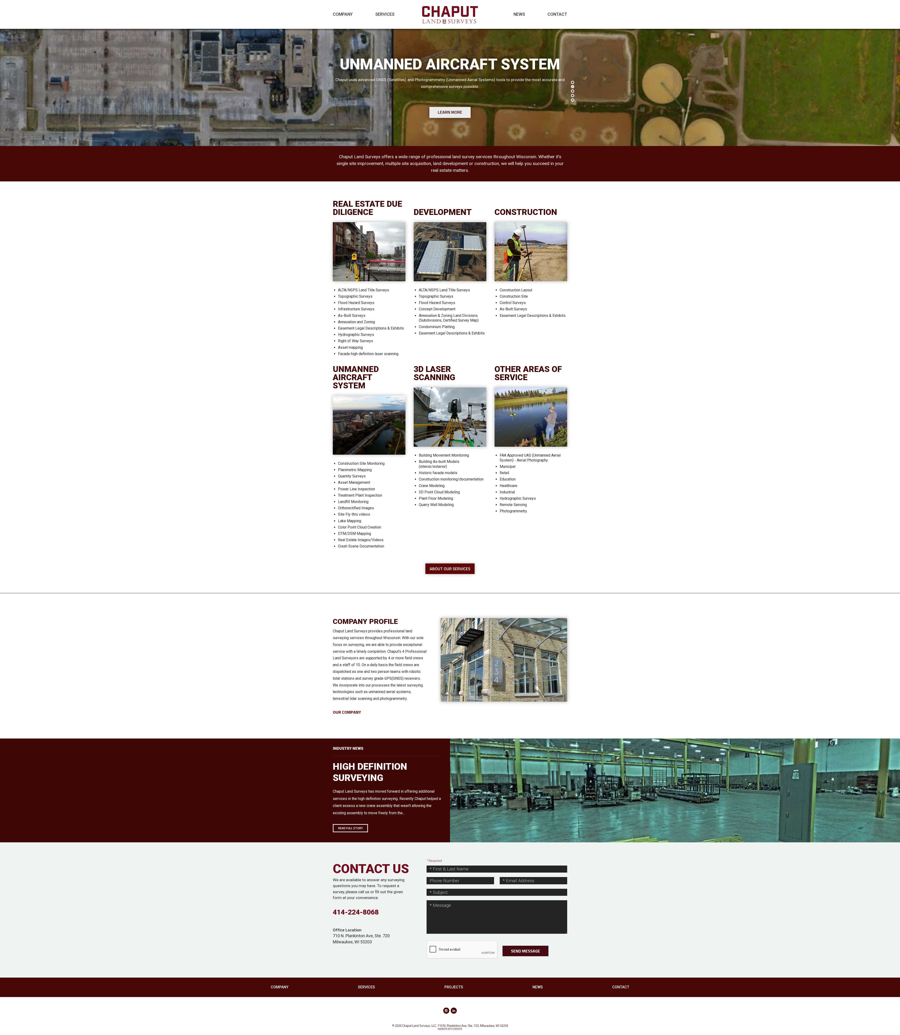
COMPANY (343, 14)
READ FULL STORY (350, 828)
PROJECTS (453, 987)
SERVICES (384, 14)
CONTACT (557, 14)
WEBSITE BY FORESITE (450, 1029)
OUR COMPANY (347, 712)
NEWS (519, 14)
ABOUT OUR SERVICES (450, 569)
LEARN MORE (450, 112)
